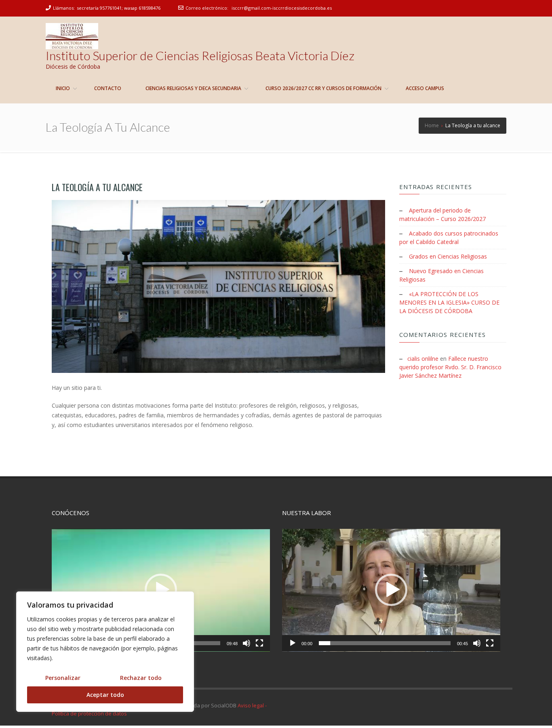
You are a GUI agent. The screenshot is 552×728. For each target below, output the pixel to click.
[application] (161, 590)
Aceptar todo (105, 695)
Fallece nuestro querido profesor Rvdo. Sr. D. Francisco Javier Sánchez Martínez (450, 367)
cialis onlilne (422, 358)
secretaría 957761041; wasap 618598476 (118, 8)
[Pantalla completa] (259, 643)
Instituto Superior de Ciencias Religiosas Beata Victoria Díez (200, 55)
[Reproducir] (293, 643)
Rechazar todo (141, 678)
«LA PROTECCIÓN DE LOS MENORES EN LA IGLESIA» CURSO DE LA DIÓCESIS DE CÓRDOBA (449, 302)
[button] (161, 590)
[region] (105, 651)
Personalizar (62, 678)
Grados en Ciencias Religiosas (448, 256)
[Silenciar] (246, 643)
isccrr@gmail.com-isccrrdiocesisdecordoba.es (282, 8)
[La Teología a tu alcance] (218, 286)
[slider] (385, 643)
